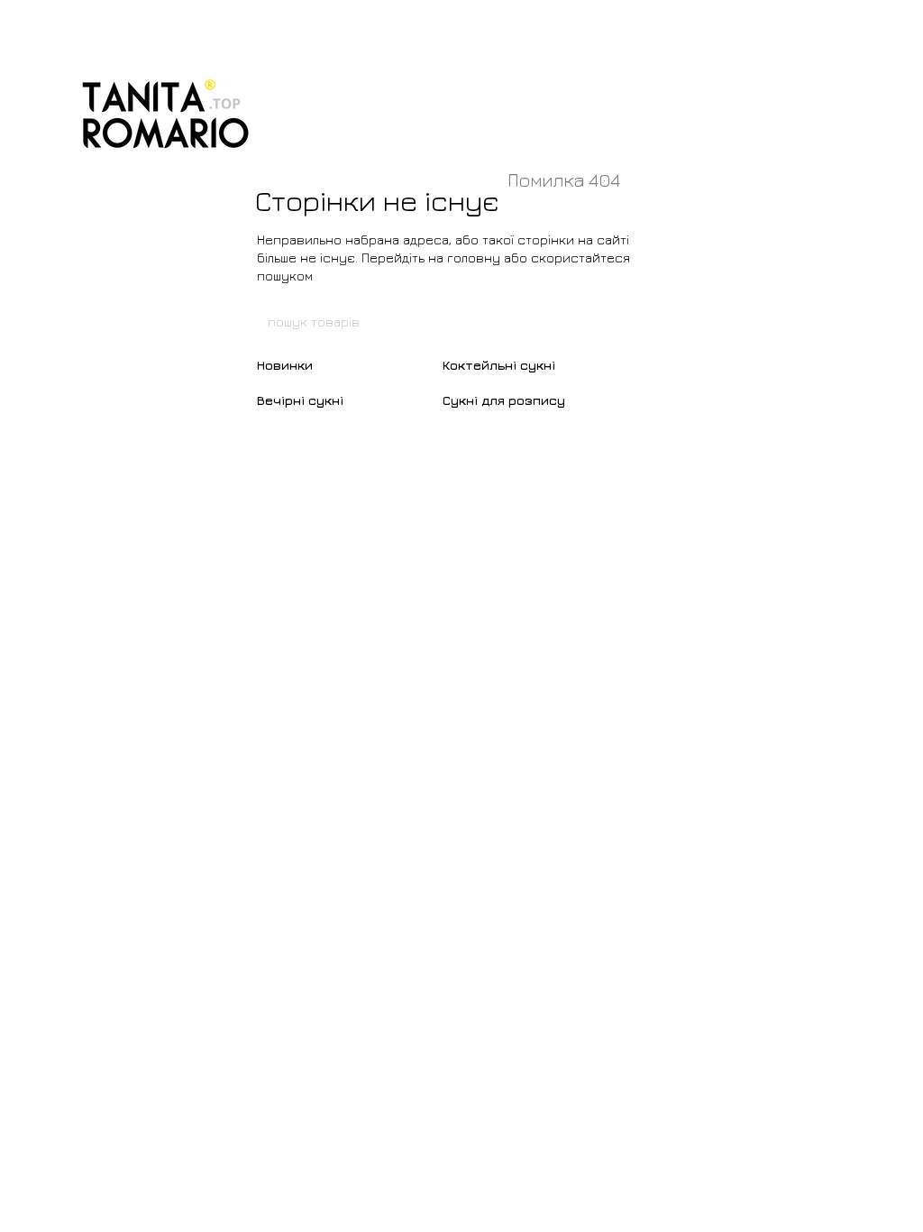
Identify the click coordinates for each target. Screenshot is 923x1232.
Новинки (285, 364)
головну (473, 257)
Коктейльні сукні (499, 364)
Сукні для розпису (504, 400)
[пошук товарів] (657, 321)
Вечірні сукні (300, 400)
